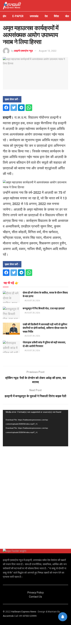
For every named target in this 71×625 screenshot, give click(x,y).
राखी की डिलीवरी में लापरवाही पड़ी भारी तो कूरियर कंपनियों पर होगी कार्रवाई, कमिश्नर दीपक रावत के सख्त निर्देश (45, 328)
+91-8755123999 (28, 616)
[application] (35, 428)
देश (46, 16)
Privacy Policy (35, 592)
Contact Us (35, 596)
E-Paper (17, 16)
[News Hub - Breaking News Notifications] (62, 616)
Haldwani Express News (23, 611)
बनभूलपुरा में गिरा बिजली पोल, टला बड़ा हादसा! (44, 308)
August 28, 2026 (32, 301)
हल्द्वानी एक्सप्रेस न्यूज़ (23, 50)
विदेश (56, 16)
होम (4, 16)
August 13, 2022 (47, 50)
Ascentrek (8, 616)
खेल (67, 16)
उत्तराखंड (34, 16)
